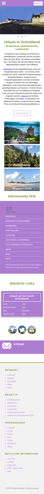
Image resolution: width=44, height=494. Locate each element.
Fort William (12, 230)
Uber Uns (11, 459)
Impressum (11, 465)
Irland (9, 388)
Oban (8, 249)
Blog (9, 471)
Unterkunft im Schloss (16, 412)
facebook (12, 330)
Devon (10, 431)
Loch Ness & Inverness (17, 240)
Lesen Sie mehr (22, 113)
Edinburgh (7, 69)
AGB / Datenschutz (15, 468)
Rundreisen (12, 406)
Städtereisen (12, 403)
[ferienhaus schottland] (22, 156)
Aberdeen (11, 216)
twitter (22, 330)
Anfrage (38, 3)
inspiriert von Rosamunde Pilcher (20, 415)
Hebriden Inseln (9, 307)
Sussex (10, 440)
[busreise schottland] (22, 180)
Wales (9, 384)
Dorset (10, 434)
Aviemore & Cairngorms (18, 221)
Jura (23, 307)
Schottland (11, 381)
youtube (31, 330)
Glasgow (24, 96)
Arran (5, 304)
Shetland (25, 311)
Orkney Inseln (8, 314)
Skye (8, 259)
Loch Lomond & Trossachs (19, 245)
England (10, 378)
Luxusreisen (12, 409)
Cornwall (11, 375)
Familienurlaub (13, 400)
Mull (8, 254)
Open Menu (4, 3)
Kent (9, 437)
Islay (24, 304)
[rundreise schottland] (22, 133)
